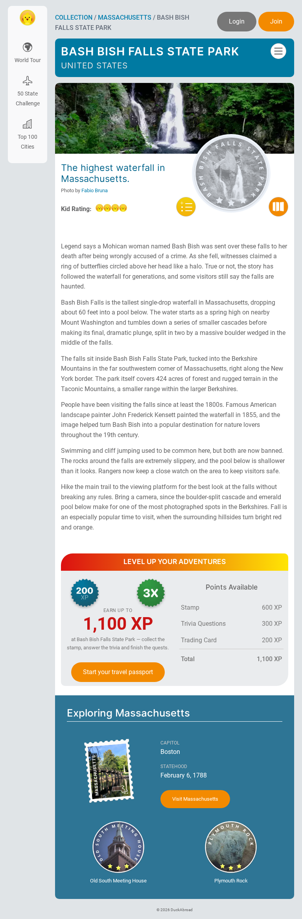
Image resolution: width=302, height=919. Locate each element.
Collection (73, 17)
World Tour (28, 60)
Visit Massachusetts (195, 799)
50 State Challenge (28, 98)
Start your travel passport (118, 672)
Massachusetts (124, 17)
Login (237, 21)
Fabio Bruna (94, 190)
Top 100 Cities (27, 142)
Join (276, 21)
